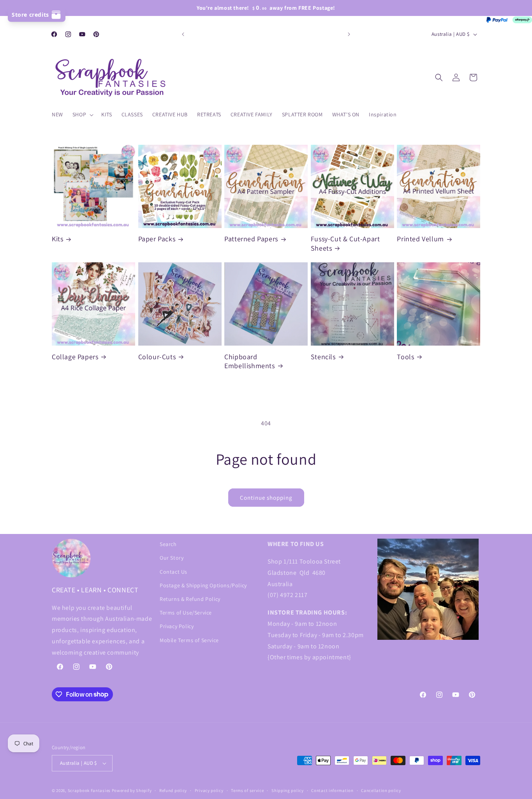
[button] (82, 114)
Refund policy (173, 790)
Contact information (332, 790)
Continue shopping (266, 497)
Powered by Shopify (132, 790)
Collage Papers (75, 356)
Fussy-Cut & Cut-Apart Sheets (345, 243)
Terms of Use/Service (186, 612)
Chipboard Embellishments (249, 361)
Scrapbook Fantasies (89, 790)
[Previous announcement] (183, 34)
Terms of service (247, 790)
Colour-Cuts (157, 356)
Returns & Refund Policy (190, 598)
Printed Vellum (420, 238)
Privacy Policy (177, 626)
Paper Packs (157, 238)
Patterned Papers (251, 238)
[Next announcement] (349, 34)
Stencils (323, 356)
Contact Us (173, 571)
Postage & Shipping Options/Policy (203, 585)
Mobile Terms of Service (189, 640)
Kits (57, 238)
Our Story (171, 557)
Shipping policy (287, 790)
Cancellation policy (381, 790)
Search (168, 544)
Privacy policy (209, 790)
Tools (405, 356)
